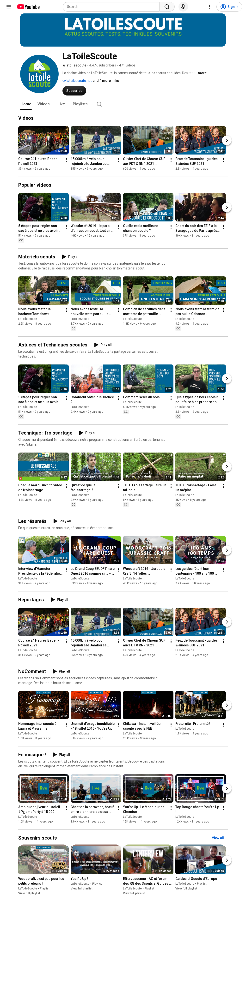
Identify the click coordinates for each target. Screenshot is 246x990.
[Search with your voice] (183, 7)
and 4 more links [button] (106, 81)
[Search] (167, 7)
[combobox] (112, 7)
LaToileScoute (27, 319)
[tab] (26, 104)
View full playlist (29, 893)
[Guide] (9, 7)
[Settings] (210, 7)
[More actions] (66, 160)
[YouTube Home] (28, 6)
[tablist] (123, 104)
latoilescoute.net (79, 81)
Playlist (44, 888)
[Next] (227, 140)
